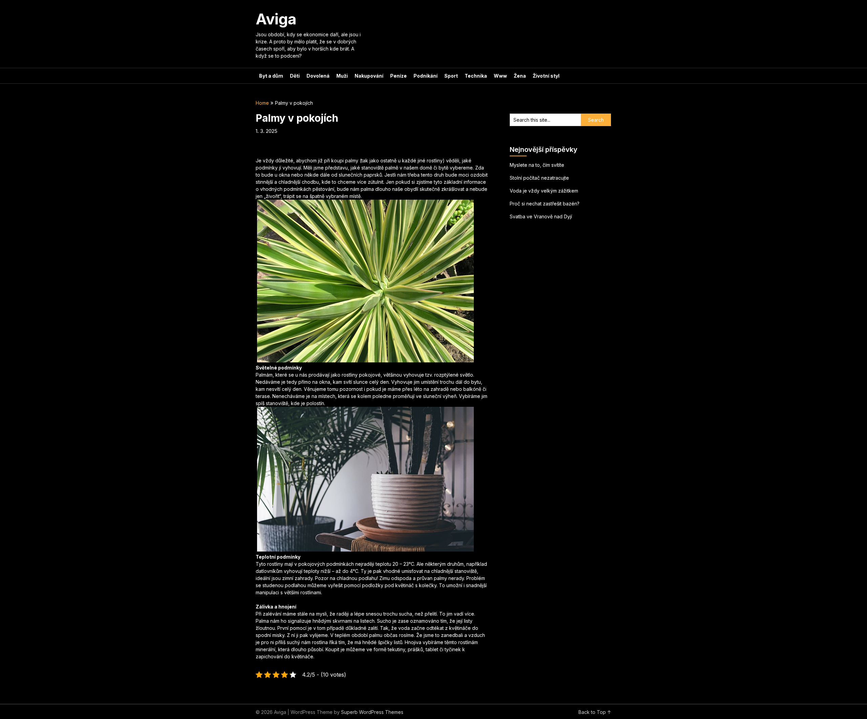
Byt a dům (271, 76)
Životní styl (546, 76)
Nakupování (369, 76)
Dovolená (318, 76)
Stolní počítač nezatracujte (539, 178)
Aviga (276, 19)
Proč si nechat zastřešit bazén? (544, 203)
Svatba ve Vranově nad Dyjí (541, 216)
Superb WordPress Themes (372, 712)
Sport (451, 76)
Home (262, 103)
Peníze (398, 76)
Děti (295, 76)
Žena (520, 76)
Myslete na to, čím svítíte (537, 165)
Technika (476, 76)
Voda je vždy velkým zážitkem (544, 191)
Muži (342, 76)
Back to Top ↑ (594, 712)
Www (500, 76)
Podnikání (426, 76)
